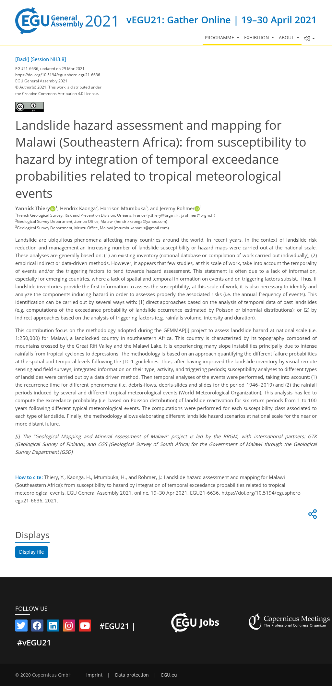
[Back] (22, 59)
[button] (309, 38)
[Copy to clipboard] (311, 515)
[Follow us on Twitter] (21, 627)
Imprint (94, 675)
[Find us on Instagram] (69, 627)
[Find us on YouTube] (85, 627)
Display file (31, 551)
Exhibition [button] (257, 38)
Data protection (132, 675)
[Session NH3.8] (48, 59)
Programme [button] (220, 38)
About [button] (287, 38)
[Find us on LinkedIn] (53, 627)
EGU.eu (169, 675)
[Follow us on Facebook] (37, 627)
